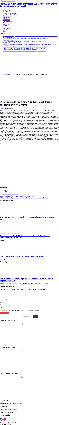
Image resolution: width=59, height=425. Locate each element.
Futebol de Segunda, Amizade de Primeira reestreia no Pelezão (18, 196)
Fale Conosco (6, 17)
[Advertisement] (29, 63)
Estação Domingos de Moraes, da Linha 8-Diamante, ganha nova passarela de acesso (24, 198)
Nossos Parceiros (7, 16)
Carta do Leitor (7, 25)
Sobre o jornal (6, 10)
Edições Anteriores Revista (10, 14)
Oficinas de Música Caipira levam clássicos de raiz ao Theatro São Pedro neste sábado (25, 47)
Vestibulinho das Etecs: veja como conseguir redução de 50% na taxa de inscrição (24, 48)
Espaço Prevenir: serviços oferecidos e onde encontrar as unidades (20, 49)
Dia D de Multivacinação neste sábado (12, 43)
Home (4, 9)
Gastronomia (6, 24)
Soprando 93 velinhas (8, 40)
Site (1, 307)
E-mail (2, 305)
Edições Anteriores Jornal (9, 13)
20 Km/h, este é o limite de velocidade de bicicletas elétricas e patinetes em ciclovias (24, 41)
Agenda (5, 18)
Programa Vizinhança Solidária (10, 194)
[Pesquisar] (35, 316)
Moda (4, 27)
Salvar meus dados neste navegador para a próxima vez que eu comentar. (21, 310)
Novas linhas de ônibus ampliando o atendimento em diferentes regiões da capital (24, 51)
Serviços (5, 29)
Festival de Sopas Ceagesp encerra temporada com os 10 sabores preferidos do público (25, 38)
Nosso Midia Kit (7, 12)
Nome (2, 302)
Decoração (5, 22)
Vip (4, 31)
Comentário (3, 299)
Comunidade (6, 20)
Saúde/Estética (7, 28)
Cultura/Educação (7, 21)
